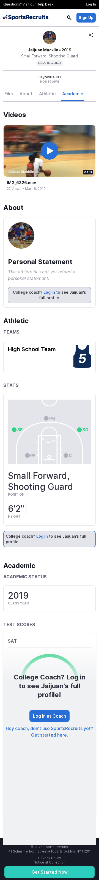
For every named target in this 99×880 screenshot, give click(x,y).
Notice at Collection (49, 862)
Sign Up (86, 17)
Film (8, 93)
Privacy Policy (49, 858)
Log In (91, 4)
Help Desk (45, 4)
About (26, 93)
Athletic (47, 93)
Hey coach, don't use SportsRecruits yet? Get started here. (49, 732)
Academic (72, 93)
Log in (49, 292)
